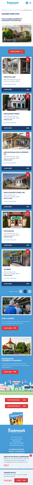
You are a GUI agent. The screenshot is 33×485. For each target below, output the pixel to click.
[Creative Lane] (16, 66)
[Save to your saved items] (28, 59)
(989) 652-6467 (8, 160)
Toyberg (7, 269)
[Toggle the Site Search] (27, 3)
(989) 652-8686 (8, 275)
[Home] (16, 430)
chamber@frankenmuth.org (16, 445)
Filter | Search (15, 51)
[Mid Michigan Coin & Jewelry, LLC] (16, 141)
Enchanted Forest (11, 114)
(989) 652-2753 (8, 120)
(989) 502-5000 (8, 237)
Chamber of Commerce (16, 449)
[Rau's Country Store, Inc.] (16, 181)
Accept (19, 480)
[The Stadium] (16, 220)
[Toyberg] (16, 258)
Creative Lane (9, 77)
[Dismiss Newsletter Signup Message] (31, 455)
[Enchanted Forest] (16, 103)
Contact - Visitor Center (16, 451)
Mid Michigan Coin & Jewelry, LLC (16, 153)
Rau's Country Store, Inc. (14, 192)
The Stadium (9, 231)
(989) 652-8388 (8, 198)
